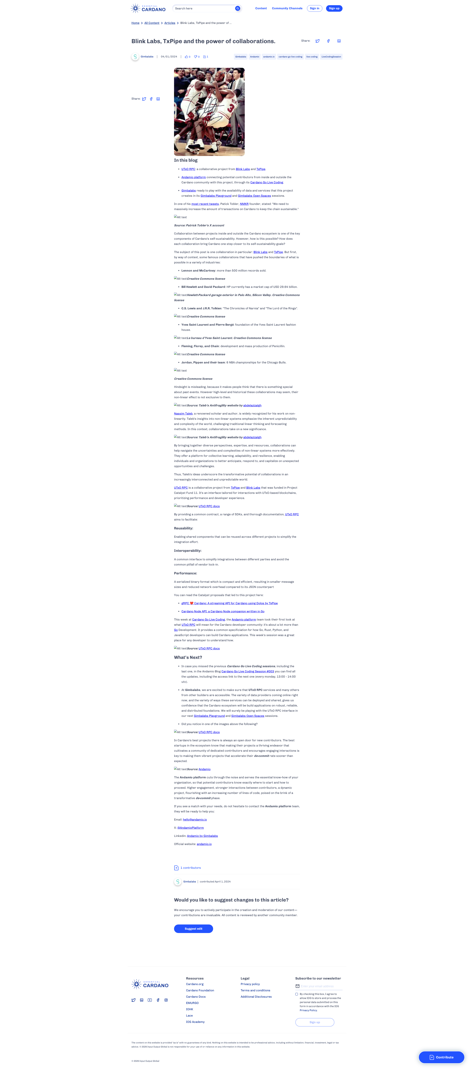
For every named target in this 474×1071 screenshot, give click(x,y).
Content (261, 8)
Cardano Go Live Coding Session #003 (247, 671)
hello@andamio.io (195, 819)
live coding (312, 56)
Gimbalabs (240, 56)
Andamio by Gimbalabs (202, 836)
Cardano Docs (196, 996)
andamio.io (269, 56)
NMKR (244, 204)
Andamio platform (193, 177)
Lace (189, 1015)
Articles (169, 23)
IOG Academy (195, 1022)
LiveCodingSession (331, 56)
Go (176, 630)
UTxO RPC (188, 169)
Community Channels (287, 8)
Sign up (334, 8)
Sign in (314, 8)
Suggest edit (193, 928)
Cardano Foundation (200, 990)
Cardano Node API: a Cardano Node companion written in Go (222, 611)
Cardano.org (194, 984)
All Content (151, 23)
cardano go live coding (290, 56)
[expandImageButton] (239, 150)
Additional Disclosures (256, 996)
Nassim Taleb (183, 413)
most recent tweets (205, 204)
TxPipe (260, 169)
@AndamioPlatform (190, 827)
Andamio (254, 56)
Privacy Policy (308, 1010)
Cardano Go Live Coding (266, 182)
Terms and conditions (255, 990)
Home (135, 23)
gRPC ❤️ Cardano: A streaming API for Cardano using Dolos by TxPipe (229, 603)
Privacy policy (250, 984)
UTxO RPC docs (209, 506)
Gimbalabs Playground (216, 195)
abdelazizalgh (252, 405)
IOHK (189, 1009)
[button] (441, 1057)
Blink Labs (243, 169)
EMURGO (192, 1003)
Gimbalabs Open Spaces (254, 195)
